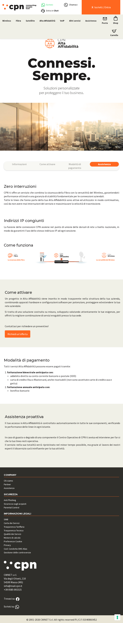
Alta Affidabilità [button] (47, 20)
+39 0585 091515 (13, 589)
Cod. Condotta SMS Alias (15, 548)
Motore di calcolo (12, 537)
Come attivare (47, 164)
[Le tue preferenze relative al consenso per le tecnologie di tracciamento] (117, 617)
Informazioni (19, 164)
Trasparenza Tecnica (13, 530)
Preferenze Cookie (13, 541)
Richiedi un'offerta (18, 334)
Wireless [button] (6, 20)
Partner (7, 484)
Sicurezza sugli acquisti (15, 503)
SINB (6, 519)
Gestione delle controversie (17, 552)
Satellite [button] (30, 20)
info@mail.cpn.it (13, 586)
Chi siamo (8, 480)
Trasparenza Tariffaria (14, 526)
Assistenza (90, 20)
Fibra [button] (18, 20)
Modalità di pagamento (74, 166)
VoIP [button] (62, 20)
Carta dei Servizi (12, 523)
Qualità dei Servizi (12, 534)
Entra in (52, 10)
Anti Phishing (10, 500)
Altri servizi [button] (75, 20)
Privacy (7, 545)
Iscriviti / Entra (102, 7)
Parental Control (11, 507)
